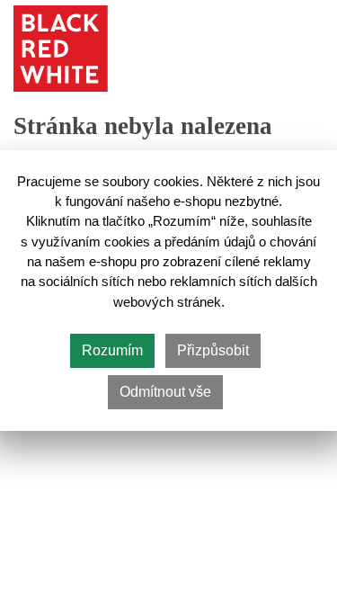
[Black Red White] (60, 48)
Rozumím (112, 350)
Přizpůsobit (213, 350)
